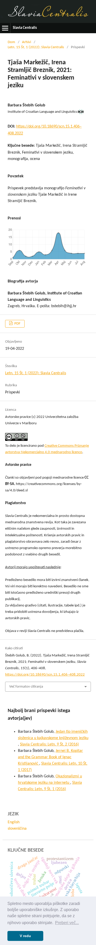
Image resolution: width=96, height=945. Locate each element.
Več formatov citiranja (26, 687)
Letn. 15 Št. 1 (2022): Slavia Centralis (36, 47)
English (13, 822)
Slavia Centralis (25, 28)
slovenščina (17, 829)
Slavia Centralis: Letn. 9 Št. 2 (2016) (49, 744)
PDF (17, 324)
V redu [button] (25, 936)
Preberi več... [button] (67, 923)
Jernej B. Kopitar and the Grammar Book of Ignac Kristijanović (50, 757)
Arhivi (26, 42)
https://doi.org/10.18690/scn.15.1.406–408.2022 (45, 675)
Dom (11, 42)
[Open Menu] (5, 28)
